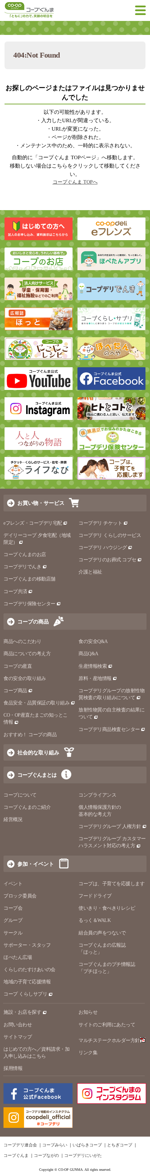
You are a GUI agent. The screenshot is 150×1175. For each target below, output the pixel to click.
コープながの (46, 1155)
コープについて (20, 795)
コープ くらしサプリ (25, 994)
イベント (12, 883)
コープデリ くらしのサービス (109, 535)
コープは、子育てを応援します (111, 883)
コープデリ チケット (100, 523)
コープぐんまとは (37, 775)
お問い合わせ (17, 1024)
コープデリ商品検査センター (109, 729)
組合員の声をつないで (102, 933)
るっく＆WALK (94, 920)
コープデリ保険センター (29, 603)
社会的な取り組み (38, 752)
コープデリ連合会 (20, 1145)
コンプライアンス (97, 795)
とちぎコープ (119, 1145)
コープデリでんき (22, 566)
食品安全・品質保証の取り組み (36, 702)
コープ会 (12, 908)
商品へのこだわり (22, 641)
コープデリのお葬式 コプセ (107, 559)
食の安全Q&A (93, 641)
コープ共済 (15, 591)
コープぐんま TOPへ (75, 182)
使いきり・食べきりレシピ (106, 908)
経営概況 (12, 819)
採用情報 (12, 1068)
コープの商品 (33, 622)
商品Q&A (88, 653)
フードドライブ (95, 896)
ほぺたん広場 (17, 957)
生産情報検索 (92, 666)
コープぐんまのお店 (24, 554)
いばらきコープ (87, 1145)
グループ (12, 920)
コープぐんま (16, 1155)
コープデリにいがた (83, 1155)
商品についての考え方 (27, 653)
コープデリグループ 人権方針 (109, 826)
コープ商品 (15, 690)
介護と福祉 (90, 572)
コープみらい (54, 1145)
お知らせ (87, 1012)
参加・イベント (35, 864)
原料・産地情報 (95, 678)
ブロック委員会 (20, 896)
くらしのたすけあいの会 (29, 969)
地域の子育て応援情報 (27, 981)
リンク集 (87, 1052)
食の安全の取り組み (24, 678)
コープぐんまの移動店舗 (29, 579)
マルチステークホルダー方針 (109, 1040)
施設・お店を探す (22, 1012)
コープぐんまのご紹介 (27, 807)
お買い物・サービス (41, 503)
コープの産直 (17, 666)
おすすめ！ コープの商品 (30, 734)
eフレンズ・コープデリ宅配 (32, 523)
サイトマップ (17, 1037)
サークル (12, 933)
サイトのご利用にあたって (106, 1024)
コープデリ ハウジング (102, 547)
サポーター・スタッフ (27, 945)
